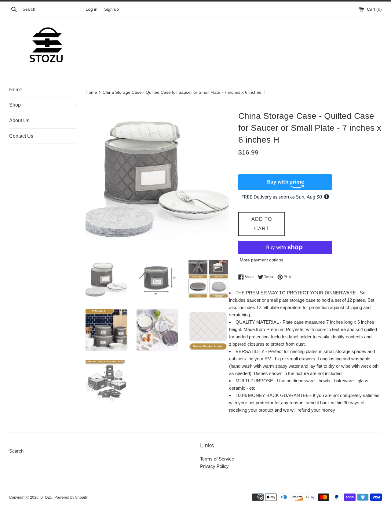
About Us (19, 120)
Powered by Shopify (71, 497)
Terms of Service (217, 458)
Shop (42, 104)
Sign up (111, 9)
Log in (91, 9)
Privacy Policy (214, 466)
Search (16, 451)
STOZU (46, 497)
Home (15, 89)
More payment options (261, 259)
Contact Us (21, 136)
